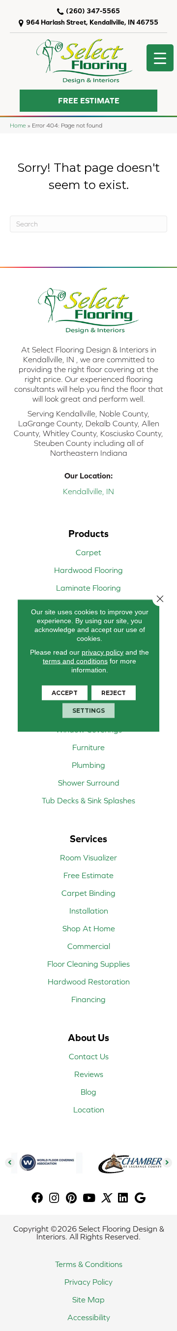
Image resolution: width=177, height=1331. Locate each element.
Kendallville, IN (88, 491)
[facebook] (37, 1198)
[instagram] (54, 1198)
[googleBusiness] (140, 1198)
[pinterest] (71, 1198)
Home (18, 125)
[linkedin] (123, 1198)
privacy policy (102, 652)
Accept (65, 693)
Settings (88, 710)
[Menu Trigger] (160, 57)
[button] (88, 101)
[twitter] (106, 1198)
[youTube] (89, 1198)
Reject (113, 693)
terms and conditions (75, 661)
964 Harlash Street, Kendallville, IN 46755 (92, 22)
